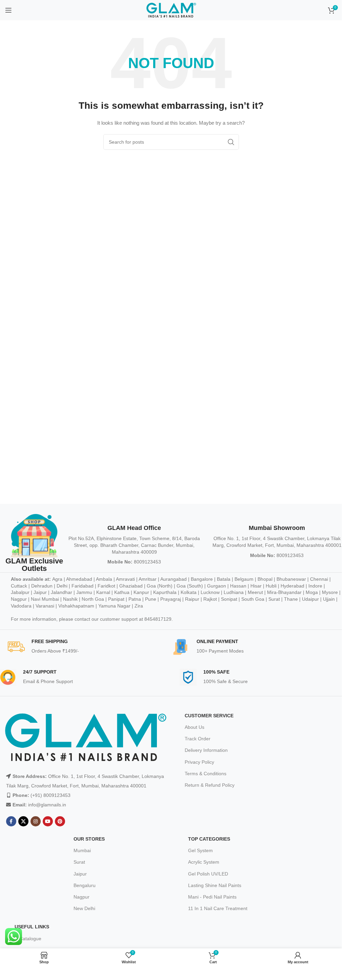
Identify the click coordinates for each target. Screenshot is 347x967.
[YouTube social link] (48, 821)
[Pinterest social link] (60, 821)
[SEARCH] (231, 142)
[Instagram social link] (35, 821)
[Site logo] (171, 10)
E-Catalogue (28, 938)
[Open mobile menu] (8, 10)
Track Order (197, 738)
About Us (194, 727)
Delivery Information (206, 750)
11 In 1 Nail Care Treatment (217, 908)
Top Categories (209, 839)
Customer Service (209, 715)
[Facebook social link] (11, 821)
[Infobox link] (89, 646)
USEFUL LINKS (32, 926)
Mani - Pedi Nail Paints (212, 897)
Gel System (200, 850)
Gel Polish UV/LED (208, 874)
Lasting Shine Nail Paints (214, 885)
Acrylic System (203, 862)
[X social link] (23, 821)
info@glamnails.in (47, 804)
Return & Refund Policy (209, 785)
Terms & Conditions (205, 773)
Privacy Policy (199, 762)
